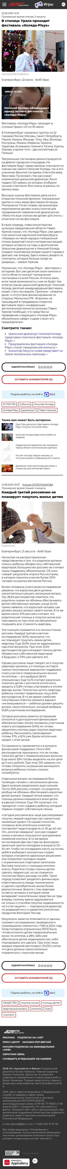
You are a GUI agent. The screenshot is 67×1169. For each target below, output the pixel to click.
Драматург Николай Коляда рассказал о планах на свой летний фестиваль (36, 467)
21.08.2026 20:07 (11, 484)
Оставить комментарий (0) (34, 379)
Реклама (9, 1037)
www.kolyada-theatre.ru (15, 73)
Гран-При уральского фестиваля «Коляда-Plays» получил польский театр (37, 425)
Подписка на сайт (30, 1037)
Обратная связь (14, 1054)
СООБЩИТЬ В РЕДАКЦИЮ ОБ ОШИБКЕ (27, 1058)
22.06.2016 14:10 (10, 13)
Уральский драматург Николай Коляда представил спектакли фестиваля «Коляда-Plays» (34, 337)
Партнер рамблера (30, 1153)
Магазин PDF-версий (36, 1042)
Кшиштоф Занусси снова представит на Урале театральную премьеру (34, 352)
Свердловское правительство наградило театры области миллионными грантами (37, 446)
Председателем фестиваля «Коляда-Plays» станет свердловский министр (31, 346)
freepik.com (8, 545)
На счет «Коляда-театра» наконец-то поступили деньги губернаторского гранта (38, 456)
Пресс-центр (11, 1042)
